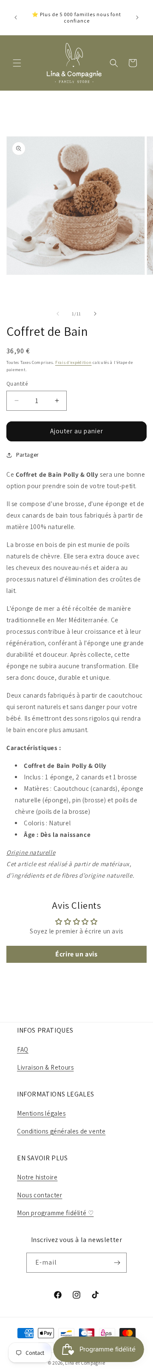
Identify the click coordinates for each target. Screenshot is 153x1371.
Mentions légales (41, 1113)
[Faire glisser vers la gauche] (57, 313)
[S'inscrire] (117, 1263)
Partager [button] (27, 454)
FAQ (22, 1049)
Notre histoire (37, 1177)
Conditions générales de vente (61, 1131)
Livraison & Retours (45, 1067)
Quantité (17, 383)
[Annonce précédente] (15, 17)
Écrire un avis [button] (76, 954)
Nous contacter (39, 1195)
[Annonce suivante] (137, 17)
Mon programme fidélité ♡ (55, 1213)
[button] (17, 63)
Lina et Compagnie (85, 1363)
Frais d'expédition (73, 362)
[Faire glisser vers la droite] (95, 313)
